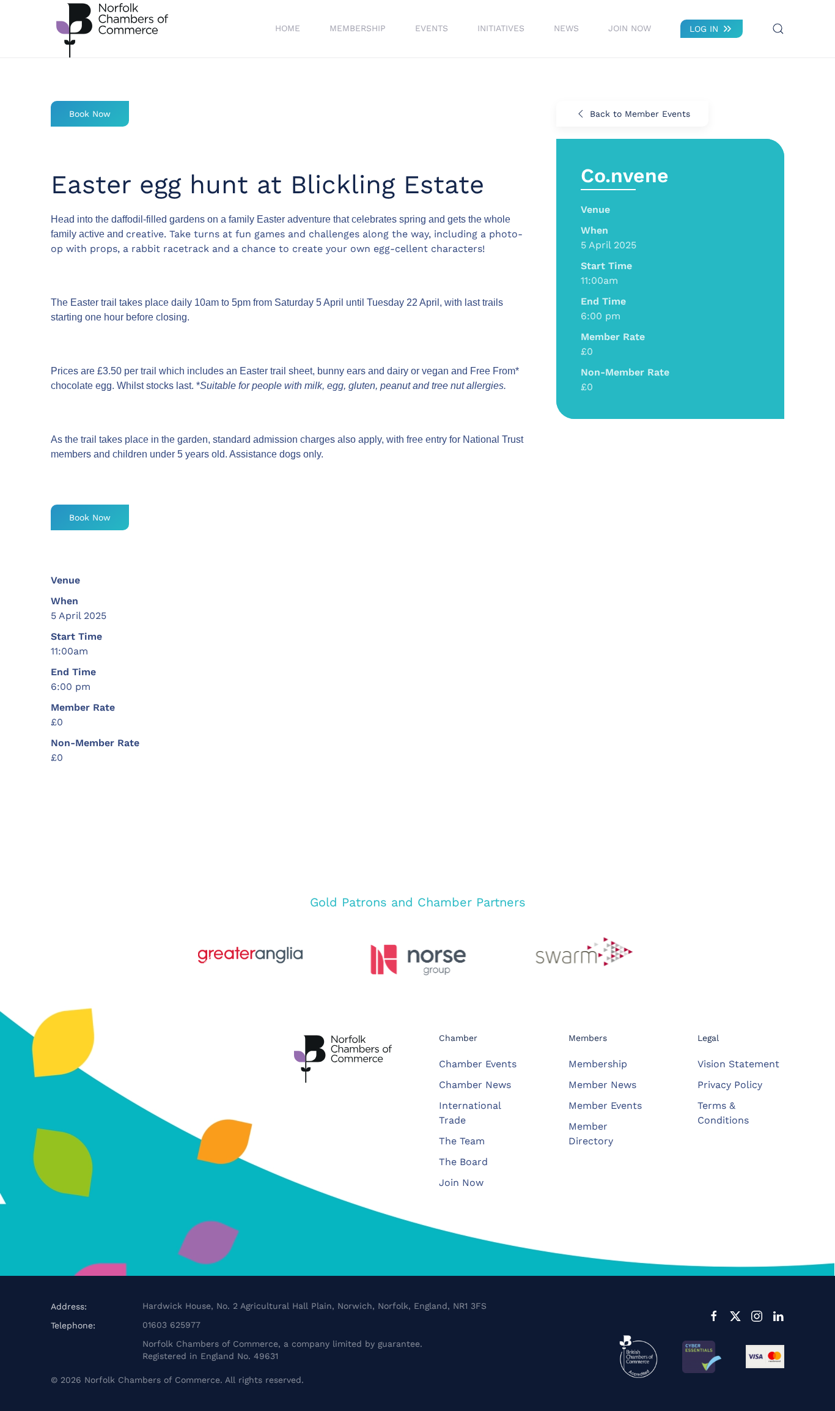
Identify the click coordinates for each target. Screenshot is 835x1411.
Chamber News (475, 1085)
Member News (602, 1085)
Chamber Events (478, 1064)
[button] (778, 28)
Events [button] (431, 28)
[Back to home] (112, 28)
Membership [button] (357, 28)
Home (287, 28)
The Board (463, 1162)
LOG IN (704, 29)
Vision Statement (738, 1064)
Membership (597, 1064)
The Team (462, 1141)
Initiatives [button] (500, 28)
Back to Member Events (640, 114)
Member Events (605, 1105)
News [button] (566, 28)
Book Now (90, 114)
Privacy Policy (729, 1085)
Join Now (629, 28)
